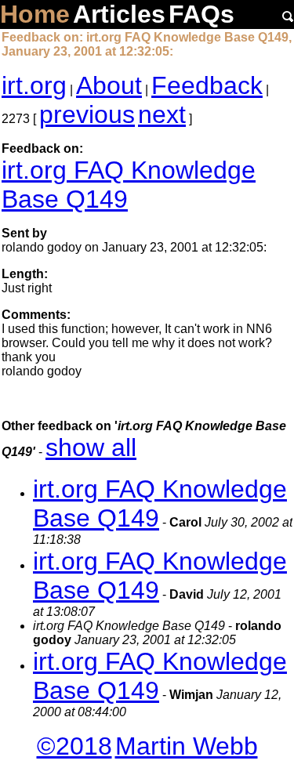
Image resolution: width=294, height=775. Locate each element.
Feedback (207, 85)
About (109, 85)
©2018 (74, 746)
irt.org (34, 85)
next (162, 114)
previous (87, 114)
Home (35, 14)
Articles (119, 14)
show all (90, 447)
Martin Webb (186, 746)
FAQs (201, 14)
